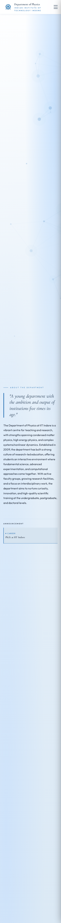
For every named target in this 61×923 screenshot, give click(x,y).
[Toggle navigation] (56, 7)
